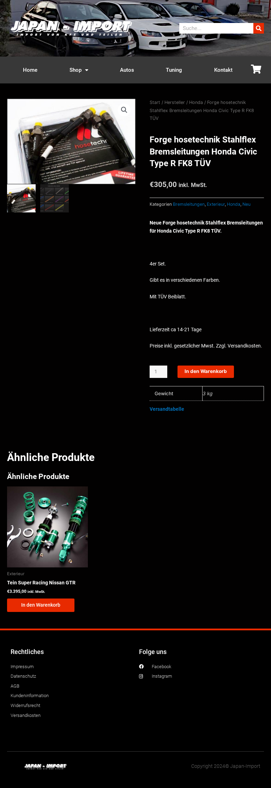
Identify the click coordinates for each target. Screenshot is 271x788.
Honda (196, 102)
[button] (124, 110)
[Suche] (258, 28)
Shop (76, 70)
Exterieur (216, 204)
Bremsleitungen (189, 204)
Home (30, 70)
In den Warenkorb (206, 371)
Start (155, 102)
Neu (246, 204)
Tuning (174, 70)
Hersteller (174, 102)
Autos (127, 70)
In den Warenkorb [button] (40, 605)
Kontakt (223, 70)
